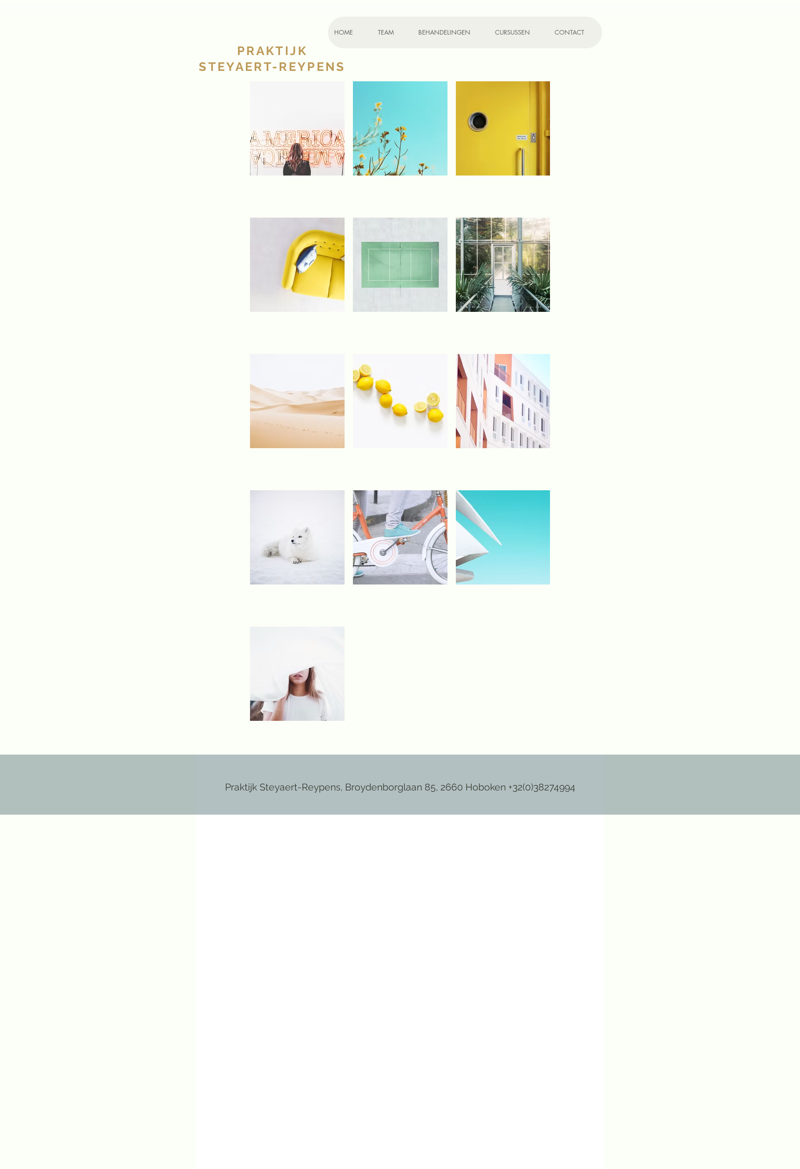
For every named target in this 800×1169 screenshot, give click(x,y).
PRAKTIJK (272, 51)
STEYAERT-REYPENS (272, 67)
